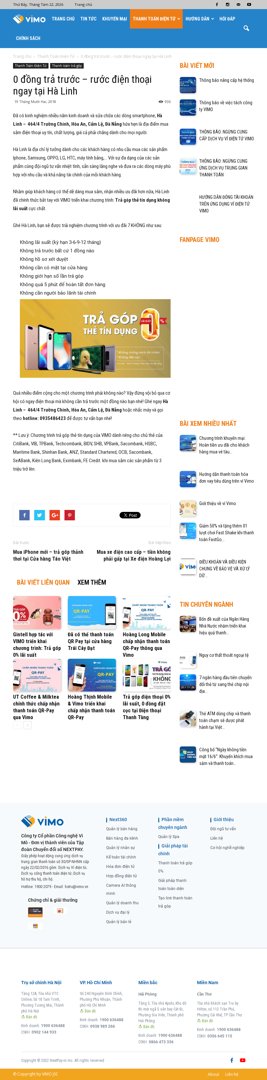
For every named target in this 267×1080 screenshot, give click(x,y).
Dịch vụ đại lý (118, 912)
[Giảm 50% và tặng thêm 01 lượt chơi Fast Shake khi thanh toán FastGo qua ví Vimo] (188, 531)
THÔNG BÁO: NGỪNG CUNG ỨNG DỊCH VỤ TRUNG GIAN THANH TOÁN (223, 168)
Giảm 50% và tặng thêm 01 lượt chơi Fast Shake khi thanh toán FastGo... (226, 532)
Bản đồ (31, 1017)
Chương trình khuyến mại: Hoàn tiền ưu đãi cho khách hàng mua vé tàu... (224, 445)
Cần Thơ (204, 994)
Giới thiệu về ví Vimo (217, 503)
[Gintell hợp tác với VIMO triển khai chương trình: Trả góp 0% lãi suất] (37, 612)
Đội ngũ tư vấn (223, 829)
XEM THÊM (91, 582)
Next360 (118, 819)
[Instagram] (227, 4)
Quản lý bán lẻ (118, 922)
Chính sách (28, 38)
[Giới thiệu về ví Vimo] (188, 508)
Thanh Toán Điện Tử (154, 18)
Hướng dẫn (197, 18)
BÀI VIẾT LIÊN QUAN (43, 582)
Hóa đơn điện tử (120, 866)
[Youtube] (249, 4)
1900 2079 (43, 886)
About (213, 1074)
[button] (246, 28)
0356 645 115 (219, 1036)
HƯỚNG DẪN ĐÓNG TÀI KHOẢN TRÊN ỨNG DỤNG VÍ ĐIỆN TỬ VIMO (226, 204)
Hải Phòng (147, 994)
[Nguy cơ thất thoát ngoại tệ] (188, 660)
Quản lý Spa (168, 836)
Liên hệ (216, 838)
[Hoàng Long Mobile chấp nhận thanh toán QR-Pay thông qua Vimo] (147, 612)
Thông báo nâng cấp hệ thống (226, 80)
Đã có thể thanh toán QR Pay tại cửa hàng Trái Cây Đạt (91, 641)
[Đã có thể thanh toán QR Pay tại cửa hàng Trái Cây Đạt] (92, 612)
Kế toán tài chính (121, 857)
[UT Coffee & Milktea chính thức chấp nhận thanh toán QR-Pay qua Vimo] (37, 675)
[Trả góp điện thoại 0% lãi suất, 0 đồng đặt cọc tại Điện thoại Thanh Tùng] (147, 675)
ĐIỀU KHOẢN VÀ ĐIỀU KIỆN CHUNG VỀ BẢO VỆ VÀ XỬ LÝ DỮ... (224, 568)
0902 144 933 (44, 1032)
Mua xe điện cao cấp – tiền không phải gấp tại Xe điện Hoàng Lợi (134, 555)
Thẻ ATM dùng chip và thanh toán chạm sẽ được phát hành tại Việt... (225, 720)
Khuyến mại (114, 18)
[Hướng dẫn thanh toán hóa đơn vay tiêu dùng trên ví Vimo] (188, 479)
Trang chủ (83, 4)
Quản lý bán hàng (121, 829)
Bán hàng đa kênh (122, 838)
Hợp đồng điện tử (121, 876)
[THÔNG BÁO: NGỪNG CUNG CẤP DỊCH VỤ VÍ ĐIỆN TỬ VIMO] (188, 137)
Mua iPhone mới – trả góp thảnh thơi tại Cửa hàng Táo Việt (48, 555)
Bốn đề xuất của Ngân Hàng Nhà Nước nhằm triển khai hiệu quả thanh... (224, 625)
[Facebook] (217, 4)
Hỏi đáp (227, 18)
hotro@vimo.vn (76, 886)
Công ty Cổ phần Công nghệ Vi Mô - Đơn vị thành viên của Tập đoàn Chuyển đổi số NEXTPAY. (52, 842)
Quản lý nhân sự (120, 847)
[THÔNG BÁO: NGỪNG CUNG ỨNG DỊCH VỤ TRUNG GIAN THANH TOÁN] (188, 166)
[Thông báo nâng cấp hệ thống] (188, 85)
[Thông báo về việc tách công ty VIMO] (188, 107)
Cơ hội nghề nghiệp (227, 847)
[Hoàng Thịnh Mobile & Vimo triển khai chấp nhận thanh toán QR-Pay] (92, 675)
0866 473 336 (161, 1042)
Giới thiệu (224, 819)
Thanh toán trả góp (67, 65)
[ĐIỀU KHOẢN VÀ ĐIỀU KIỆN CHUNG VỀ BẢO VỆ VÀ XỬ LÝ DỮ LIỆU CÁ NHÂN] (188, 567)
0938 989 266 (102, 1026)
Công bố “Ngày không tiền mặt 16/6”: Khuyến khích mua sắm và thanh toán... (226, 756)
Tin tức (88, 18)
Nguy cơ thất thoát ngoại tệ (224, 655)
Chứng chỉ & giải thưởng (52, 900)
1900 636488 (53, 1025)
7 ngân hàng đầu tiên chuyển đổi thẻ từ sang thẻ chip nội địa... (225, 684)
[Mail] (238, 4)
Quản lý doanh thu (122, 903)
